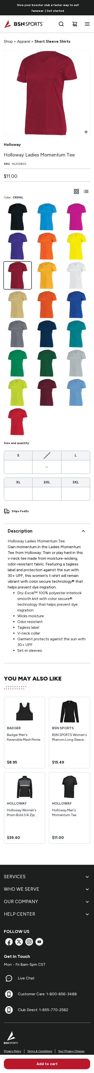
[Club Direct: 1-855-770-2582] (9, 1010)
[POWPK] (76, 217)
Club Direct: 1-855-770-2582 (43, 1010)
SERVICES (15, 876)
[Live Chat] (9, 978)
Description (20, 531)
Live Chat (26, 978)
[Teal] (76, 334)
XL (18, 482)
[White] (76, 275)
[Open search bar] (61, 24)
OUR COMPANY (21, 901)
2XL (47, 482)
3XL (76, 482)
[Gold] (47, 275)
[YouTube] (39, 942)
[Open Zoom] (86, 132)
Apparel (23, 41)
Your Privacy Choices (71, 1051)
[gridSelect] (76, 191)
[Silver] (76, 363)
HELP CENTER (19, 914)
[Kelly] (17, 363)
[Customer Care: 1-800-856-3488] (9, 994)
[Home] (24, 24)
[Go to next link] (89, 7)
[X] (19, 942)
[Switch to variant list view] (86, 191)
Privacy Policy (12, 1051)
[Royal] (76, 304)
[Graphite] (17, 334)
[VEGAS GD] (17, 304)
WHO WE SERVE (21, 889)
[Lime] (17, 392)
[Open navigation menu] (86, 24)
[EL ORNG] (47, 246)
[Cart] (75, 24)
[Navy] (47, 334)
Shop (8, 41)
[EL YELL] (76, 246)
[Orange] (47, 304)
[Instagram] (29, 942)
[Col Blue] (76, 392)
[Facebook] (9, 942)
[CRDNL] (17, 275)
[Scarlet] (17, 421)
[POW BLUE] (47, 217)
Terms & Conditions (39, 1051)
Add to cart (47, 1063)
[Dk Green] (47, 363)
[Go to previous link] (7, 7)
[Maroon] (47, 392)
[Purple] (17, 246)
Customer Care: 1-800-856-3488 (47, 994)
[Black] (17, 217)
